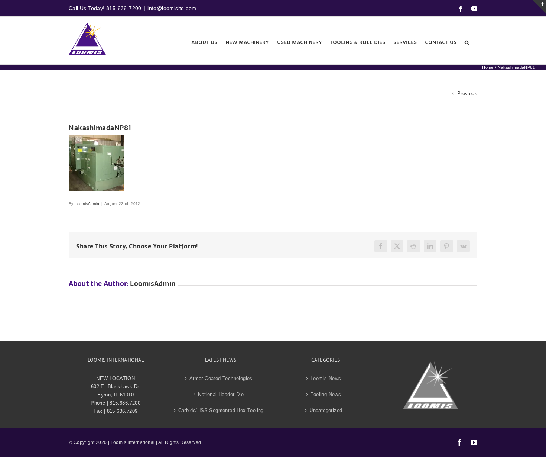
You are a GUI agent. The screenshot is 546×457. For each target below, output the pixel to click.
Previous (467, 93)
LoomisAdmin (87, 204)
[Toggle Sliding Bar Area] (539, 6)
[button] (467, 42)
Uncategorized (325, 410)
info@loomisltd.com (171, 8)
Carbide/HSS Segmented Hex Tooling (221, 410)
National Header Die (221, 394)
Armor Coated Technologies (221, 378)
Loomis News (326, 378)
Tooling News (326, 394)
